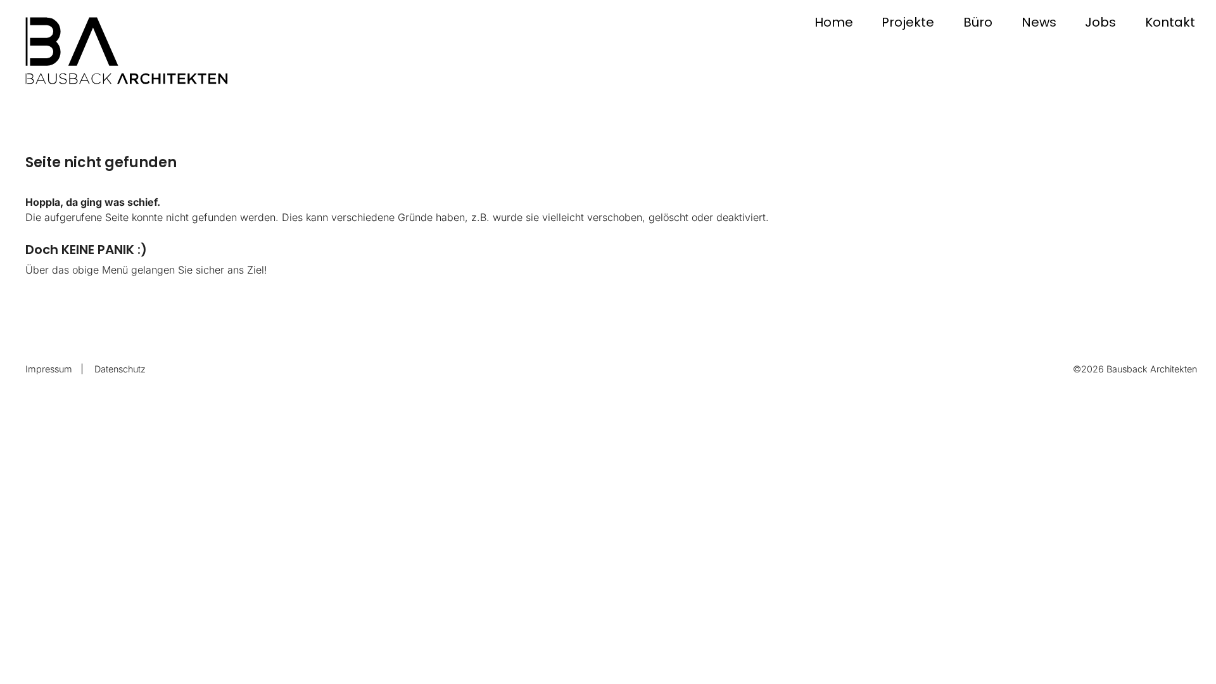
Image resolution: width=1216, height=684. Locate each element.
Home (833, 22)
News (1039, 22)
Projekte (908, 22)
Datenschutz (120, 369)
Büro (977, 22)
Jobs (1100, 22)
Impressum (48, 369)
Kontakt (1170, 22)
